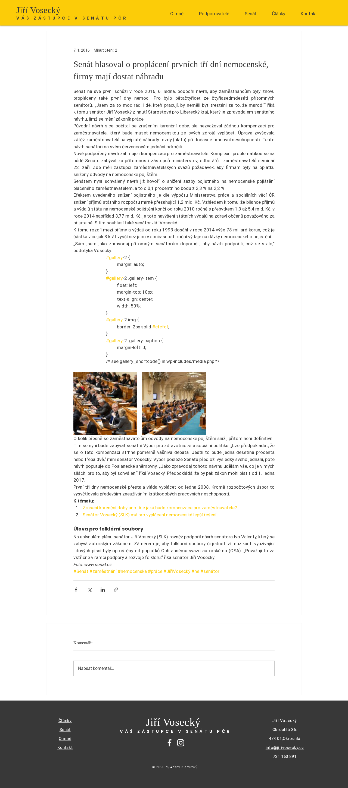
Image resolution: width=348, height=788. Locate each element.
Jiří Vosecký (38, 10)
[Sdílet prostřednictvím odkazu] (116, 589)
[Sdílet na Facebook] (76, 589)
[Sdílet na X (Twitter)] (89, 589)
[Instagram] (180, 743)
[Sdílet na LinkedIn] (102, 589)
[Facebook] (169, 743)
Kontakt (65, 747)
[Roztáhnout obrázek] (105, 403)
